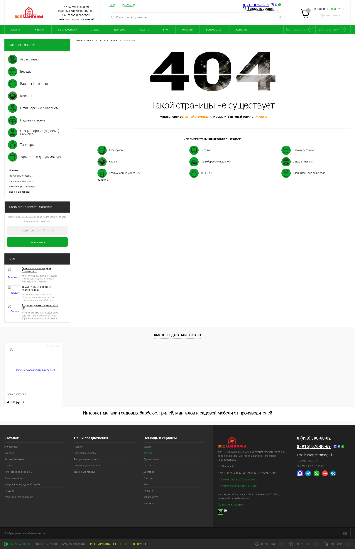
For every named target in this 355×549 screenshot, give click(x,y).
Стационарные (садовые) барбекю (118, 176)
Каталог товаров (22, 45)
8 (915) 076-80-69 (256, 5)
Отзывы (95, 29)
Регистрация (127, 5)
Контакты (242, 29)
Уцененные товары (19, 191)
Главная (16, 29)
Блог (166, 29)
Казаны (113, 161)
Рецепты (144, 29)
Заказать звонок (260, 9)
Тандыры (206, 173)
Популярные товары (20, 175)
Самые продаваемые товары (177, 335)
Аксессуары (116, 150)
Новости (187, 29)
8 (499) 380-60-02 (314, 438)
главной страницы (195, 116)
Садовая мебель (303, 161)
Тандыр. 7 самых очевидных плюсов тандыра (36, 288)
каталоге (260, 116)
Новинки (13, 170)
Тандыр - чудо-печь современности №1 (40, 307)
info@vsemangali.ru (321, 455)
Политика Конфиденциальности (237, 485)
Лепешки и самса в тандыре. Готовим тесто (36, 270)
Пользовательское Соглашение (237, 479)
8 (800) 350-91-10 (46, 544)
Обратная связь (20, 544)
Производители (67, 29)
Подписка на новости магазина (30, 207)
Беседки (206, 150)
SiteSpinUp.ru (12, 533)
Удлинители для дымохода (309, 173)
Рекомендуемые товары (22, 186)
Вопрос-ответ (214, 29)
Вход (112, 5)
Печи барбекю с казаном (216, 161)
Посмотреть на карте (230, 504)
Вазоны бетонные (304, 150)
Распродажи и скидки (21, 181)
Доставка (120, 29)
